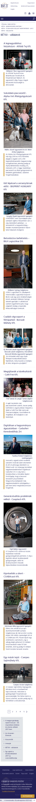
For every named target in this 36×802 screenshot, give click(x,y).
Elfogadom (27, 796)
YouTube (29, 13)
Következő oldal (26, 712)
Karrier (18, 773)
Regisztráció (31, 3)
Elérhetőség (14, 6)
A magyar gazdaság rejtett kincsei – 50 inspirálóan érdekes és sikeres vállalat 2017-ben (12, 725)
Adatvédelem (29, 770)
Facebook (25, 13)
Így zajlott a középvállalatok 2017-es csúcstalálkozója (11, 754)
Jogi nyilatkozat (17, 770)
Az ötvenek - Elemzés (10, 734)
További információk (8, 791)
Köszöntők (9, 739)
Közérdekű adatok (8, 773)
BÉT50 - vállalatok (11, 747)
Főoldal (4, 24)
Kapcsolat (24, 773)
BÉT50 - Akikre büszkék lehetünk (11, 26)
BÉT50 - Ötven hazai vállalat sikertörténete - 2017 (17, 29)
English (12, 9)
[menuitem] (6, 770)
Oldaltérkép (6, 770)
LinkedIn (33, 13)
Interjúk (8, 743)
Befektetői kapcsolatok (28, 6)
